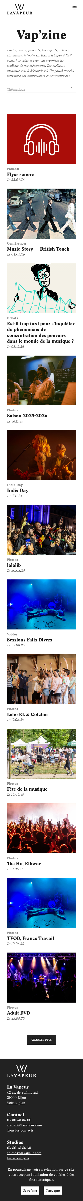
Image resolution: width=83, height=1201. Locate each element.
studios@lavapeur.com (24, 1153)
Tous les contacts (20, 1130)
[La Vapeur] (20, 9)
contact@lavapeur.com (24, 1125)
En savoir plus (18, 1158)
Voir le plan (16, 1103)
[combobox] (41, 88)
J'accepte (53, 1190)
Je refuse (30, 1190)
